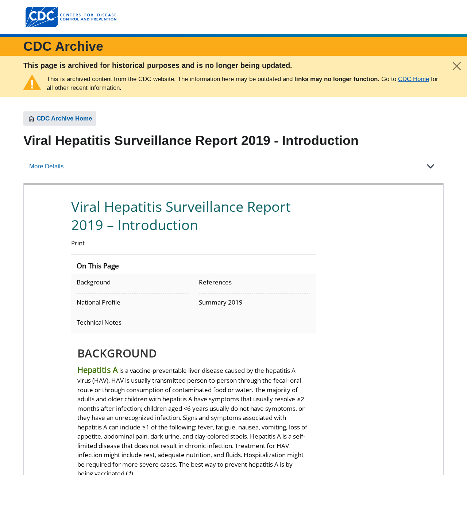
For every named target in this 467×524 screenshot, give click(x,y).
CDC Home (413, 79)
